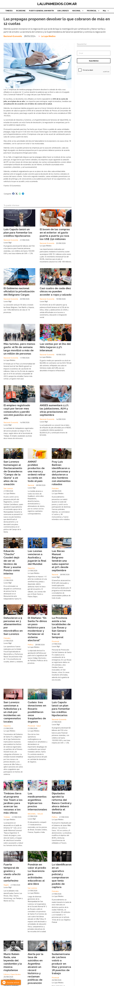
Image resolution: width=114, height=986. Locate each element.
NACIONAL (76, 11)
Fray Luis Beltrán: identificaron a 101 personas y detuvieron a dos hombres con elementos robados (61, 473)
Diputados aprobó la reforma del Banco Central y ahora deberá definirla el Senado (61, 803)
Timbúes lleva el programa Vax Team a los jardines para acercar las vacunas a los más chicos (13, 803)
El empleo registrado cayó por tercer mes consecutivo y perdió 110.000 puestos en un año (17, 412)
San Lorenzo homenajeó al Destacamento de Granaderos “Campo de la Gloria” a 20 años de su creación (13, 473)
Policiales (55, 488)
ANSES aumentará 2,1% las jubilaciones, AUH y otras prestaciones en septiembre (54, 410)
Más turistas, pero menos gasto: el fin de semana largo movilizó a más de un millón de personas (19, 348)
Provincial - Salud (34, 726)
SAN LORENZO (63, 11)
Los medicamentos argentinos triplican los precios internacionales (37, 801)
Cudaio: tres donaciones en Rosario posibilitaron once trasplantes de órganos (37, 712)
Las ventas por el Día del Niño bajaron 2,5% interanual (55, 347)
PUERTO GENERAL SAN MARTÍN (41, 11)
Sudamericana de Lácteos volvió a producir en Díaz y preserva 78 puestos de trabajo (61, 964)
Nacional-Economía (13, 36)
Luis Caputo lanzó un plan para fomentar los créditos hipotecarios (18, 232)
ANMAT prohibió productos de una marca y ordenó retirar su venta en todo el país (36, 471)
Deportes (7, 577)
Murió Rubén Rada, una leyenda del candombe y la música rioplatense (13, 962)
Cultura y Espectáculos (12, 974)
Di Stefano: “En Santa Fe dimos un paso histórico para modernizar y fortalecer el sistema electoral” (37, 629)
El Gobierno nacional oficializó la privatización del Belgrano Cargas (19, 291)
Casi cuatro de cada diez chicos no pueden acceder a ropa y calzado (55, 291)
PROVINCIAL (92, 11)
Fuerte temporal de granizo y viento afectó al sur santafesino (12, 872)
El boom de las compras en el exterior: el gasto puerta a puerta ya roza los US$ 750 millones (55, 234)
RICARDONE (20, 11)
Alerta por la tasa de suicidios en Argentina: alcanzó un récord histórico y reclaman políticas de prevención (35, 968)
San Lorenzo (8, 488)
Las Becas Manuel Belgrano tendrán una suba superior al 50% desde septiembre (60, 560)
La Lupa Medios (48, 36)
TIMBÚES (9, 11)
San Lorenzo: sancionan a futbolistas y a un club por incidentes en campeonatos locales (12, 712)
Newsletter (82, 44)
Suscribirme (94, 60)
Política (30, 644)
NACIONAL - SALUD (35, 813)
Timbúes (7, 817)
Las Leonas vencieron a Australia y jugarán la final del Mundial (37, 557)
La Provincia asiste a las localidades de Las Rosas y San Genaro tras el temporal (61, 627)
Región (6, 885)
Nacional (31, 485)
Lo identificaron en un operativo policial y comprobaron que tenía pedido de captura (61, 876)
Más (104, 11)
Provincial (55, 641)
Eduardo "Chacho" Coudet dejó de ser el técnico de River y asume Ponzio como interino (12, 562)
